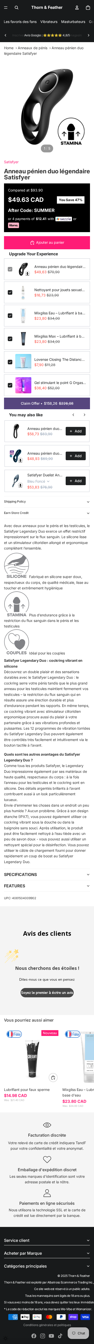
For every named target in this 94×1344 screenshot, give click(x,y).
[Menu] (6, 7)
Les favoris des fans (20, 21)
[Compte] (76, 7)
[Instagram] (43, 1336)
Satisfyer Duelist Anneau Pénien (45, 475)
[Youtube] (51, 1336)
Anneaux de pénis (32, 48)
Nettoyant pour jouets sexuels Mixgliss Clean (60, 290)
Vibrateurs (48, 21)
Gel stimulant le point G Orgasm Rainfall (60, 382)
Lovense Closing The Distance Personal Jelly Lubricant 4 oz (60, 359)
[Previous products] (73, 414)
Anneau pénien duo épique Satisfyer (45, 453)
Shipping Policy (15, 501)
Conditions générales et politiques (47, 1325)
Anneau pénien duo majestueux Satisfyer (45, 428)
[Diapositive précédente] (5, 35)
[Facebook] (34, 1336)
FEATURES (14, 885)
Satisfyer (11, 162)
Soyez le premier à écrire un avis (47, 992)
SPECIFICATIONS (20, 874)
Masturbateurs (73, 21)
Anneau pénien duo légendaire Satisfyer (60, 266)
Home (9, 48)
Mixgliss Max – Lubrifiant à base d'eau (60, 336)
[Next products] (84, 414)
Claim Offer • (47, 403)
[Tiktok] (60, 1336)
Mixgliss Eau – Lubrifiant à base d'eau (60, 313)
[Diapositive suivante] (88, 35)
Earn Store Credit (16, 513)
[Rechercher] (16, 7)
